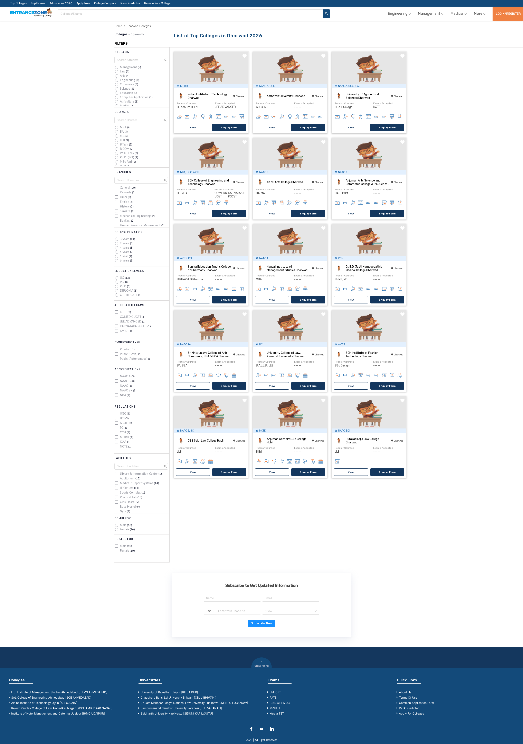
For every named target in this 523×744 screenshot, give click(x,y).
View (193, 127)
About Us (405, 692)
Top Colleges (18, 3)
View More (261, 666)
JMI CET (275, 692)
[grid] (141, 85)
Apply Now (83, 3)
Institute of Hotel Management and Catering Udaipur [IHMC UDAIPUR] (58, 713)
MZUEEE (275, 708)
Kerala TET (277, 713)
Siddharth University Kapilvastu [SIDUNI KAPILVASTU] (177, 713)
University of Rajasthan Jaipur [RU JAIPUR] (169, 692)
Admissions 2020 (60, 3)
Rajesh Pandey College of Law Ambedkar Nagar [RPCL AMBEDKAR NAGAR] (62, 708)
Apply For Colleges (411, 713)
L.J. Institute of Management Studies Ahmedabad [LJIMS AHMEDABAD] (59, 692)
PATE (273, 697)
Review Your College (157, 3)
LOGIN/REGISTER (508, 14)
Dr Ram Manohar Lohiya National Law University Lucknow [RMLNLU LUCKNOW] (194, 703)
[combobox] (190, 14)
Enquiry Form (229, 127)
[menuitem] (400, 13)
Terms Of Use (408, 697)
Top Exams (38, 3)
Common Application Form (416, 703)
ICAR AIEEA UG (280, 703)
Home (118, 26)
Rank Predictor (130, 3)
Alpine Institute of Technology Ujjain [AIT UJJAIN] (44, 703)
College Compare (105, 3)
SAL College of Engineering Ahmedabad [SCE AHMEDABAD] (51, 697)
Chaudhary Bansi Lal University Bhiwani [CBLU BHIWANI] (178, 697)
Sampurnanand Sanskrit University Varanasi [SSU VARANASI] (181, 708)
